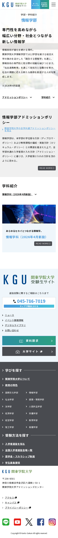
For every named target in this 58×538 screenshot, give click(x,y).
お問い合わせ (12, 330)
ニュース (9, 315)
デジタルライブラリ (15, 325)
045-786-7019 (31, 301)
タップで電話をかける (29, 306)
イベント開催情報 (14, 320)
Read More (46, 168)
